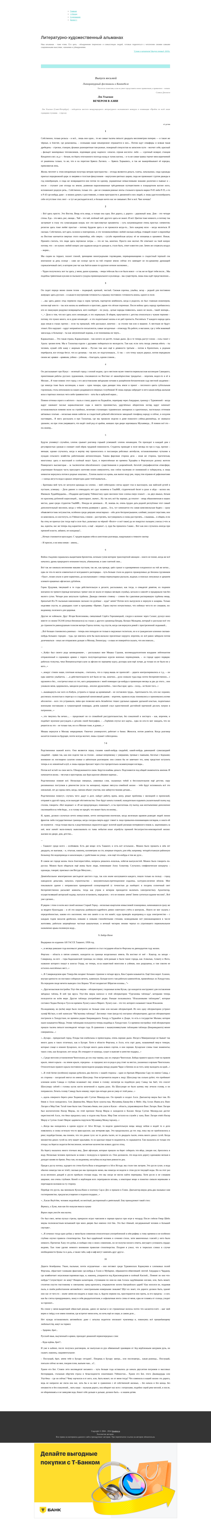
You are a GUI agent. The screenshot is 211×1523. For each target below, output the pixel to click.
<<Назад (73, 14)
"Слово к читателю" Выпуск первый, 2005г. (152, 51)
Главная (73, 11)
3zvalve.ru (116, 1431)
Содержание (75, 17)
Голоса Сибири (55, 15)
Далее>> (73, 20)
